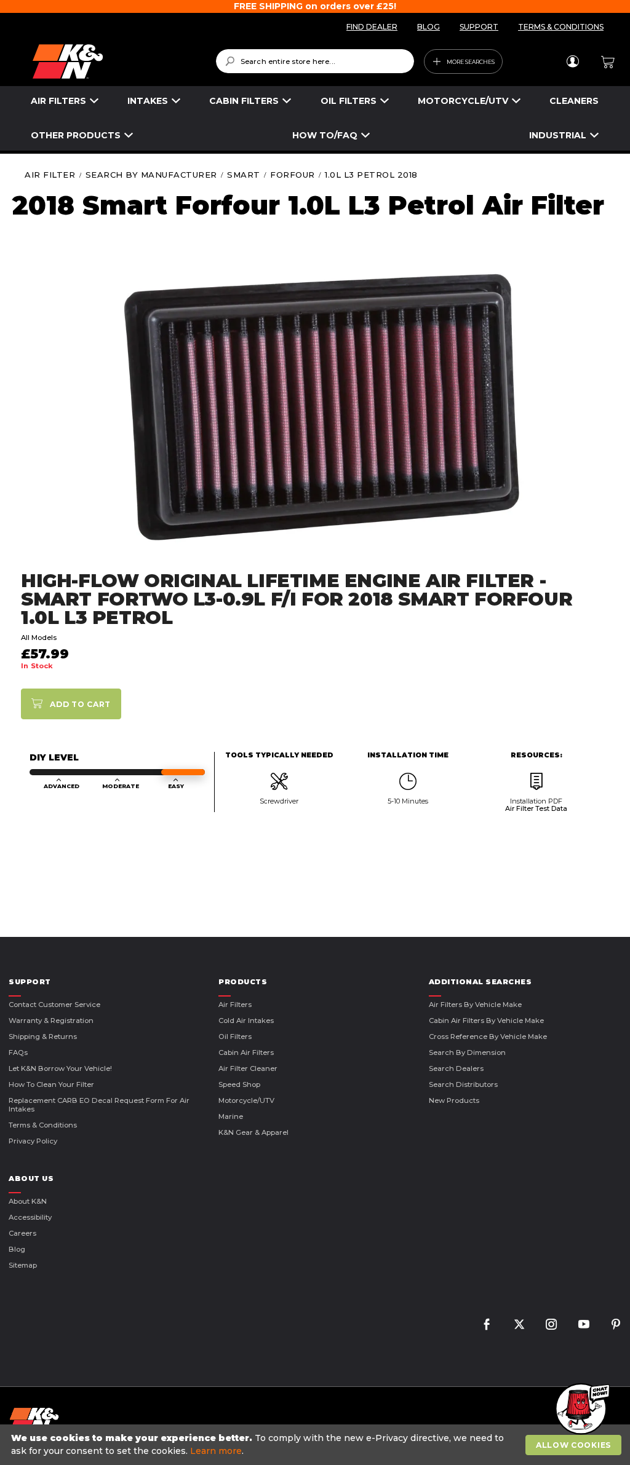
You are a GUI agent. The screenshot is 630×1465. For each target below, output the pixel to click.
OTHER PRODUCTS (76, 135)
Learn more (216, 1450)
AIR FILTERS (58, 100)
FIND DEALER (371, 26)
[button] (581, 1410)
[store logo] (115, 61)
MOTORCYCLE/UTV (463, 100)
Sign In (572, 61)
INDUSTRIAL (557, 135)
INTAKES (147, 100)
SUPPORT (479, 26)
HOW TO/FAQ (324, 135)
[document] (316, 1445)
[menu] (315, 118)
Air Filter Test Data (536, 808)
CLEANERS (574, 100)
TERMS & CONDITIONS (561, 26)
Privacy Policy (33, 1141)
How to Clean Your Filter (51, 1084)
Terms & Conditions (43, 1125)
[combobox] (315, 61)
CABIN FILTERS (244, 100)
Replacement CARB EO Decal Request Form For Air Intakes (99, 1104)
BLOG (428, 26)
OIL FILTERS (349, 100)
